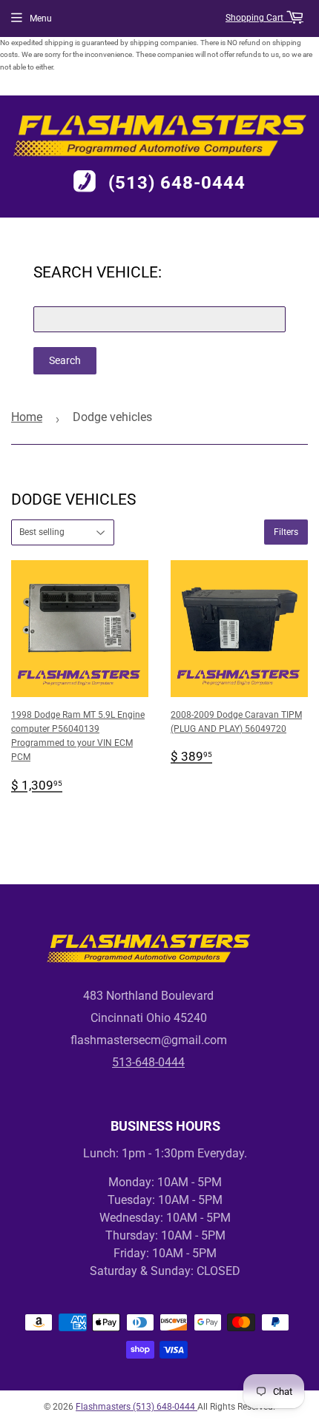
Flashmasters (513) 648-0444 (136, 1407)
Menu (41, 18)
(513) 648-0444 (177, 182)
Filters (286, 532)
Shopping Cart (256, 18)
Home (26, 417)
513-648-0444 (148, 1062)
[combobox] (159, 319)
